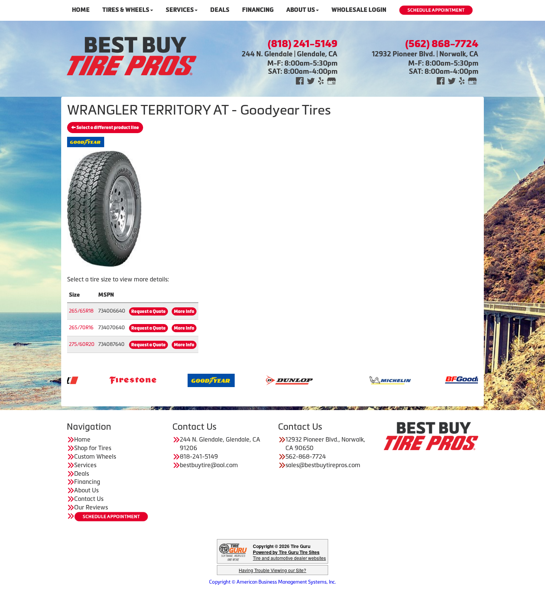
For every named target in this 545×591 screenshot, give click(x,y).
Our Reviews (91, 507)
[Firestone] (105, 379)
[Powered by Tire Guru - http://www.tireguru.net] (233, 551)
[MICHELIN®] (362, 379)
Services (180, 10)
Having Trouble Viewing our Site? (272, 570)
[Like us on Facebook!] (300, 80)
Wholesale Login (358, 10)
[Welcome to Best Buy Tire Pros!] (131, 55)
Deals (219, 10)
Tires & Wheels (125, 10)
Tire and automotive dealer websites (289, 555)
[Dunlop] (261, 379)
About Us (300, 10)
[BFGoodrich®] (440, 379)
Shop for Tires (92, 448)
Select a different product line (107, 127)
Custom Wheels (95, 456)
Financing (258, 10)
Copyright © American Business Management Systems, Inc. (272, 582)
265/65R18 (81, 311)
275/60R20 (82, 344)
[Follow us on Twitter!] (311, 80)
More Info (184, 311)
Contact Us (88, 498)
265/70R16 (81, 327)
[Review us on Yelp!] (321, 80)
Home (81, 10)
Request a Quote (148, 311)
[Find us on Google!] (331, 80)
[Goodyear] (183, 379)
